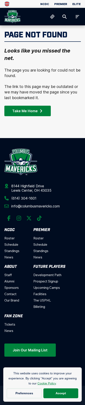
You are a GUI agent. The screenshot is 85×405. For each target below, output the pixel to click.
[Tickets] (52, 16)
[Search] (64, 16)
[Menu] (77, 16)
